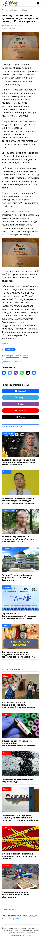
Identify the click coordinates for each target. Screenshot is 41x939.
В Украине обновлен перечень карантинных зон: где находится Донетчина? (19, 856)
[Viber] (16, 373)
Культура (6, 587)
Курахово (24, 211)
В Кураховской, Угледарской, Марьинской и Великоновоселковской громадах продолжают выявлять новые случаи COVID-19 (19, 743)
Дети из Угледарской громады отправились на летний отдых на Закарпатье (19, 577)
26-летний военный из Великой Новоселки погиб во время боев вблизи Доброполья (18, 462)
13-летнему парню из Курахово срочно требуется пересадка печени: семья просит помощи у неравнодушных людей (18, 500)
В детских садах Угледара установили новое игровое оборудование (16, 894)
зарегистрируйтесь (14, 918)
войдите (34, 916)
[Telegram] (10, 373)
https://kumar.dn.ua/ (27, 932)
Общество (10, 349)
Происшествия (8, 433)
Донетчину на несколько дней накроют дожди (17, 780)
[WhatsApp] (22, 373)
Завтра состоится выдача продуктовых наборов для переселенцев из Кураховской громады (17, 654)
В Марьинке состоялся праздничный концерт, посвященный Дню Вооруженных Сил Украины (19, 704)
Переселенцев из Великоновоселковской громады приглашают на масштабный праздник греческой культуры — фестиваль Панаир (19, 616)
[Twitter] (28, 373)
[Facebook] (4, 373)
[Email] (34, 373)
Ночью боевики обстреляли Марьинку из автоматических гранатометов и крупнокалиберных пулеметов (20, 817)
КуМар (5, 343)
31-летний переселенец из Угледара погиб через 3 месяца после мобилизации (18, 539)
